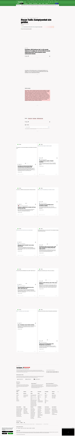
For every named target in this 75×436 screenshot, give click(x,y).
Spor (45, 393)
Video (31, 391)
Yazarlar (53, 393)
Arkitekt (30, 428)
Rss (24, 422)
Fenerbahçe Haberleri (54, 411)
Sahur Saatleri (32, 418)
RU (28, 367)
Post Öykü (33, 428)
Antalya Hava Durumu (47, 412)
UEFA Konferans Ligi (40, 118)
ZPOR (46, 0)
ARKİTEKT (52, 0)
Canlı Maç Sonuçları (54, 414)
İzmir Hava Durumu (47, 410)
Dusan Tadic (30, 118)
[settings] (52, 2)
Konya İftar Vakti (33, 414)
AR (25, 367)
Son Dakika (46, 391)
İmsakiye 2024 (32, 408)
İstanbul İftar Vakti (33, 412)
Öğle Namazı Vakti (18, 412)
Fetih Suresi (39, 413)
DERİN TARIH (49, 0)
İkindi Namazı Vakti (18, 413)
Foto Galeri (39, 391)
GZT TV (28, 0)
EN (24, 367)
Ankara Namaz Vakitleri (19, 409)
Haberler (53, 391)
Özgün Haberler (25, 408)
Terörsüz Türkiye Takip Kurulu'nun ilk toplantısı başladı (58, 5)
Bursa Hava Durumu (47, 411)
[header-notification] (50, 2)
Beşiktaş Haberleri (54, 409)
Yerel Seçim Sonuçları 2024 (33, 396)
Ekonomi (25, 393)
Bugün (17, 391)
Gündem (25, 391)
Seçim (31, 393)
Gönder (35, 174)
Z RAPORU (55, 0)
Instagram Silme (26, 412)
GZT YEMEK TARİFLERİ (32, 0)
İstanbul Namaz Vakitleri (19, 408)
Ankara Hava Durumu (47, 409)
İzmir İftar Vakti (32, 416)
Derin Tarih (24, 428)
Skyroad (28, 428)
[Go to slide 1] (26, 283)
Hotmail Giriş (25, 410)
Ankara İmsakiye (33, 410)
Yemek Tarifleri (25, 409)
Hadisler (39, 416)
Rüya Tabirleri (39, 417)
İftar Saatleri (32, 417)
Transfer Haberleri (54, 408)
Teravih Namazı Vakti (19, 416)
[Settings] (49, 3)
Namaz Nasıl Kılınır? (40, 414)
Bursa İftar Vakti (33, 415)
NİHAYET (44, 0)
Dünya (17, 393)
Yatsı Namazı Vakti (18, 415)
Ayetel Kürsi (39, 411)
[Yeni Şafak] (20, 2)
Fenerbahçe (34, 118)
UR (29, 367)
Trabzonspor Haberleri (55, 412)
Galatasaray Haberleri (54, 410)
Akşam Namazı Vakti (18, 414)
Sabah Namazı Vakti (18, 411)
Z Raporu (19, 428)
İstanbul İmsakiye (33, 409)
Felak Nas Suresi (40, 412)
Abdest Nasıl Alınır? (40, 415)
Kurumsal (17, 422)
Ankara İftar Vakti (33, 413)
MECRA (39, 0)
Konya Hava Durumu (47, 413)
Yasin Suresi (39, 409)
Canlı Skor (53, 413)
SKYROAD (36, 0)
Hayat (39, 393)
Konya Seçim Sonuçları (33, 405)
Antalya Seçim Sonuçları (34, 404)
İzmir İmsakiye (32, 411)
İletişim (21, 422)
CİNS (41, 0)
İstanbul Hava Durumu (47, 408)
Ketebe (22, 428)
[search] (48, 2)
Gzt (16, 428)
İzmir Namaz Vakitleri (19, 410)
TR (23, 367)
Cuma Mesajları (40, 408)
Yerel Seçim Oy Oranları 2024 (34, 398)
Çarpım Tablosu (25, 411)
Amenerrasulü (39, 410)
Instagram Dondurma (26, 413)
